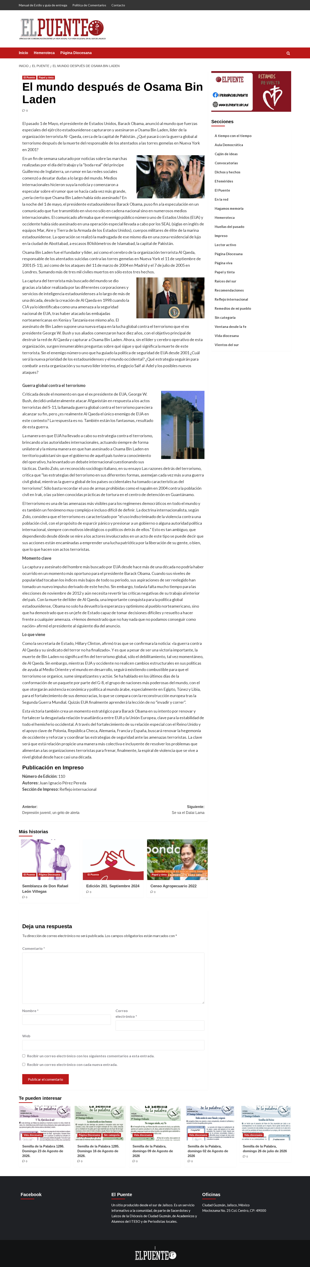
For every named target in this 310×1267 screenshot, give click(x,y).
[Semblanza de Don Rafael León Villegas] (49, 859)
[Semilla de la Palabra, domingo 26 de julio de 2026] (265, 1123)
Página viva (223, 263)
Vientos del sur (227, 344)
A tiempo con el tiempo (233, 135)
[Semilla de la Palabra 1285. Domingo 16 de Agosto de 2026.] (100, 1123)
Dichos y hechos (227, 172)
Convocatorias (226, 163)
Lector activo (225, 244)
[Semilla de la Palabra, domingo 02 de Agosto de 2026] (210, 1123)
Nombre (30, 1010)
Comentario (33, 948)
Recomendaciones (229, 290)
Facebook (31, 1194)
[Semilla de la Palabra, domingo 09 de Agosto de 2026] (155, 1123)
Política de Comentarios (89, 5)
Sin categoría (225, 317)
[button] (288, 53)
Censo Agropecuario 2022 (173, 886)
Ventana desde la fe (230, 326)
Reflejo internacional (231, 299)
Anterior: (50, 810)
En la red (221, 199)
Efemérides (224, 181)
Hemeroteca (44, 53)
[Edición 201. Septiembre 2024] (113, 859)
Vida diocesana (227, 335)
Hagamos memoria (229, 208)
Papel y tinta (46, 77)
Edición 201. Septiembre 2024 (112, 886)
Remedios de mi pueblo (233, 308)
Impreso (221, 235)
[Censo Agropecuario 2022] (177, 859)
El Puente (29, 77)
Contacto (118, 5)
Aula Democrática (229, 144)
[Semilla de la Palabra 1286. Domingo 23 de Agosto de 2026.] (45, 1123)
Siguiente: (188, 810)
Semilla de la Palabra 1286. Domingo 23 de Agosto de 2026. (43, 1151)
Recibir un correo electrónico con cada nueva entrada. (72, 1064)
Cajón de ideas (226, 154)
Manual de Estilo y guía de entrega (43, 5)
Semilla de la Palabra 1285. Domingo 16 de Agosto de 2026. (98, 1151)
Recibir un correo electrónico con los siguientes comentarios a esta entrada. (91, 1056)
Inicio (23, 53)
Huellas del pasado (229, 226)
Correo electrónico (126, 1013)
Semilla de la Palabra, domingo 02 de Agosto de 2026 (208, 1151)
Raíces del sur (225, 281)
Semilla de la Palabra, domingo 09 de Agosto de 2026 (153, 1151)
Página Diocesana (76, 53)
